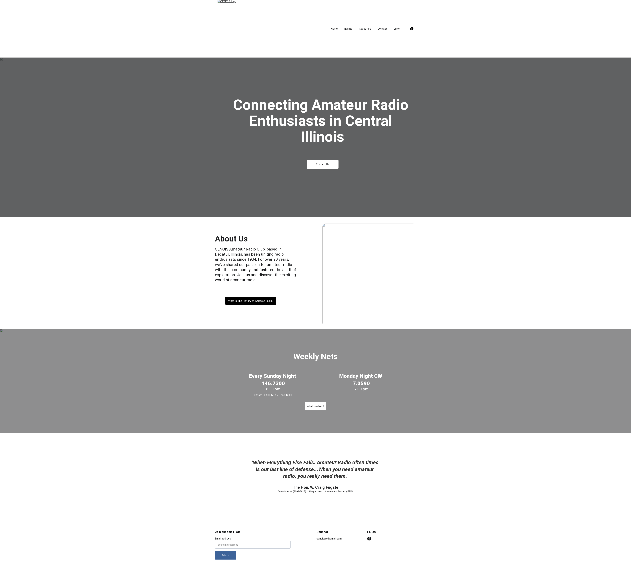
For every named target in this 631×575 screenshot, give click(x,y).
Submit (226, 555)
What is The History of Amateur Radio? (250, 300)
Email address (223, 538)
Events (348, 28)
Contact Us (322, 164)
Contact (382, 28)
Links (397, 28)
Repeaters (365, 28)
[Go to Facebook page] (411, 28)
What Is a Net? (315, 406)
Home (334, 28)
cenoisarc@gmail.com (329, 538)
